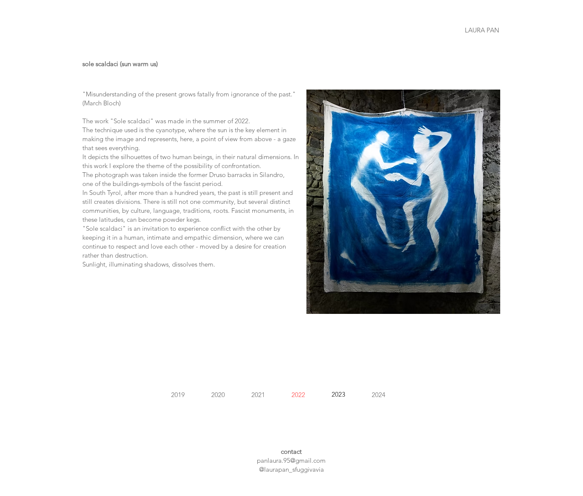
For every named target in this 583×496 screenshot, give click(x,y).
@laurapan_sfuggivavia (291, 469)
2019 (178, 395)
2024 (378, 395)
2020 (218, 395)
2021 (258, 395)
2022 (298, 395)
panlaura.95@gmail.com (291, 460)
